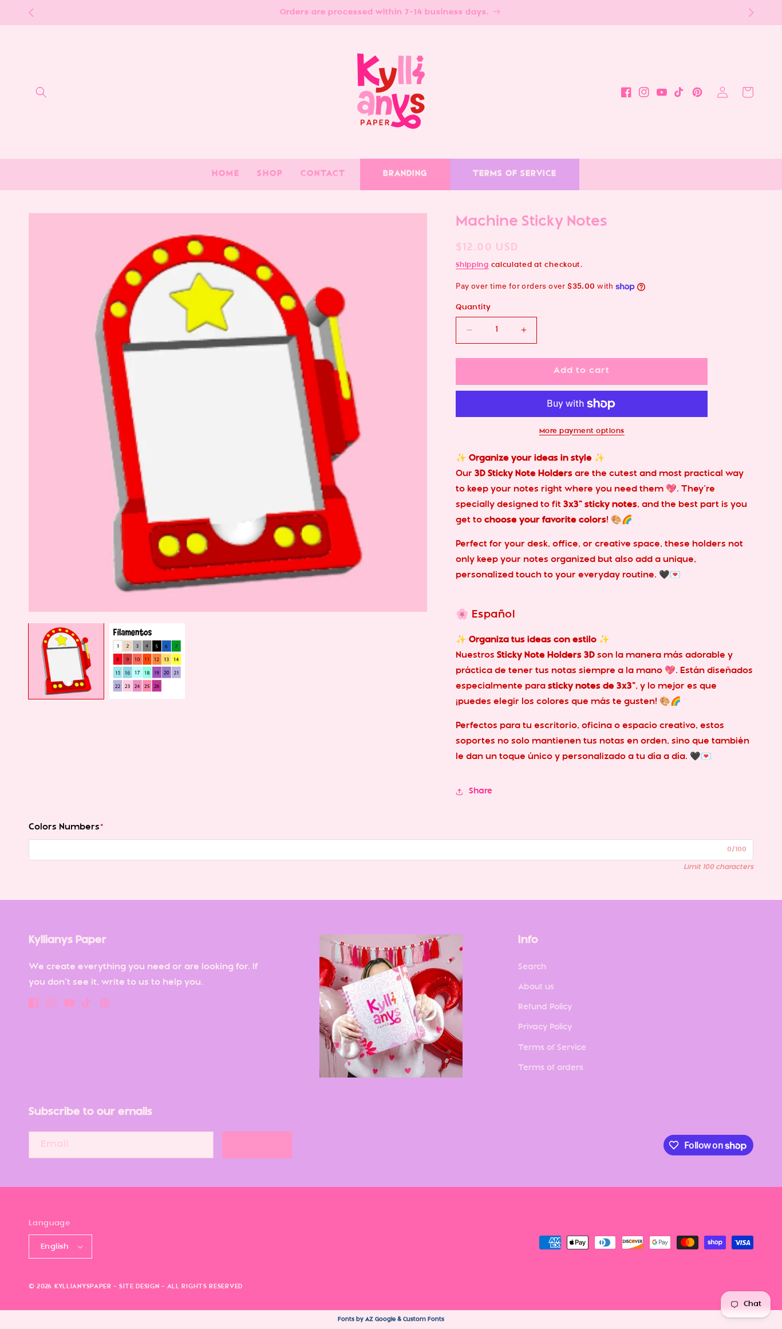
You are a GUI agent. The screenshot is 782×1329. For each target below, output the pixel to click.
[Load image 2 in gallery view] (146, 660)
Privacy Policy (545, 1027)
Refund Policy (545, 1007)
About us (536, 987)
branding (405, 174)
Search (532, 967)
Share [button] (480, 791)
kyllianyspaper (83, 1287)
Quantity (473, 307)
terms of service (514, 174)
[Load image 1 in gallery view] (66, 660)
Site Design (139, 1287)
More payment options (582, 431)
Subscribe (257, 1144)
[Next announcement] (751, 12)
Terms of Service (552, 1048)
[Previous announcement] (31, 12)
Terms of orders (550, 1068)
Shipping (472, 265)
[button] (41, 92)
